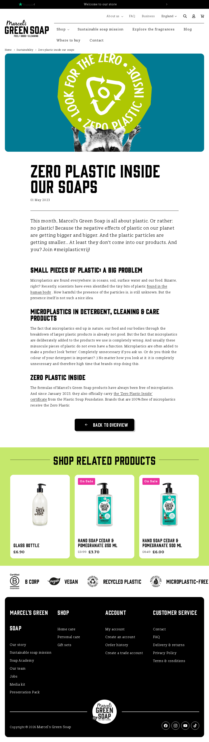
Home (8, 49)
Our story (18, 645)
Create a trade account (124, 653)
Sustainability (25, 49)
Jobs (14, 676)
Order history (116, 645)
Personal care (69, 637)
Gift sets (64, 645)
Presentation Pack (25, 692)
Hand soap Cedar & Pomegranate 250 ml (98, 543)
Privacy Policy (165, 653)
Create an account (120, 637)
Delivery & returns (169, 645)
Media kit (17, 684)
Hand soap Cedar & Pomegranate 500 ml (162, 543)
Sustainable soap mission (31, 652)
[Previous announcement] (34, 4)
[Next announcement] (166, 4)
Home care (66, 629)
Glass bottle (26, 545)
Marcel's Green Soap (54, 727)
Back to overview (110, 424)
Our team (18, 668)
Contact (159, 629)
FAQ (156, 637)
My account (115, 629)
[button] (114, 16)
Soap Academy (22, 660)
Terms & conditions (169, 661)
